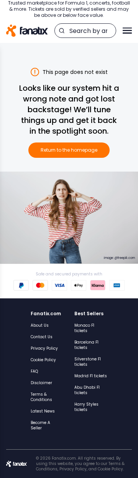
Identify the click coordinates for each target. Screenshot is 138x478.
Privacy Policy (44, 348)
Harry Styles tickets (86, 407)
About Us (40, 325)
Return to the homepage (69, 150)
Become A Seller (40, 425)
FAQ (34, 371)
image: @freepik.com (119, 258)
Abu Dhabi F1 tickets (87, 390)
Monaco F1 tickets (84, 328)
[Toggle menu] (127, 31)
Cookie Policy (43, 360)
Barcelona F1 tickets (86, 344)
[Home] (27, 31)
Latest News (43, 411)
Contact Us (42, 337)
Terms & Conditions (41, 397)
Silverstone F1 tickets (87, 361)
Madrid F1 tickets (90, 376)
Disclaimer (41, 383)
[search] (61, 30)
